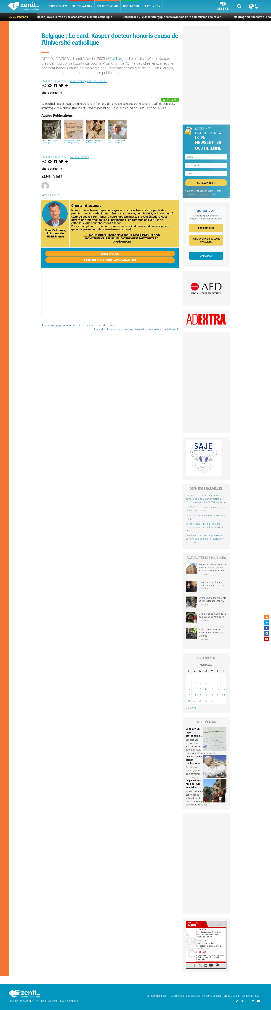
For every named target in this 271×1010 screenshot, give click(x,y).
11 (194, 689)
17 (188, 695)
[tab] (196, 924)
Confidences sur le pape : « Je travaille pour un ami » (211, 583)
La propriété (177, 995)
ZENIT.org (115, 59)
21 (212, 695)
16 (223, 689)
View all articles (51, 195)
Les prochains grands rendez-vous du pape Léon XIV (194, 763)
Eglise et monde (107, 6)
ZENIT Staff (77, 81)
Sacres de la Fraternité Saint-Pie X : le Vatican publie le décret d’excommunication (212, 567)
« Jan (188, 708)
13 (206, 689)
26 (200, 701)
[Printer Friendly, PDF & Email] (170, 100)
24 (188, 701)
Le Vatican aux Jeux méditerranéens (203, 515)
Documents (131, 6)
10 (188, 689)
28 (212, 701)
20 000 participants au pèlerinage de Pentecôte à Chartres (211, 632)
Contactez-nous (250, 995)
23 (223, 695)
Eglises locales (97, 81)
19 (200, 695)
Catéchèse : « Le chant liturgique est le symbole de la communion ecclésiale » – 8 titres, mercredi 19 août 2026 (206, 498)
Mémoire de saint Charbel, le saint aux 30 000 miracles (212, 615)
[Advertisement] (110, 295)
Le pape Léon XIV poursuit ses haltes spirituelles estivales (193, 787)
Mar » (194, 708)
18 (194, 695)
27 (206, 701)
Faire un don (151, 6)
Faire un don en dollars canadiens (110, 260)
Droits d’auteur (231, 995)
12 (200, 689)
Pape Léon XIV (58, 6)
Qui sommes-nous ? (157, 995)
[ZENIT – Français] (27, 6)
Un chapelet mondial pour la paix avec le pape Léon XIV (212, 599)
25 (194, 701)
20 (206, 695)
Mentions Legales (211, 995)
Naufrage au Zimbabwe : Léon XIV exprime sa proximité (228, 17)
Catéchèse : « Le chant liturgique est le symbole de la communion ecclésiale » (132, 17)
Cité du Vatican (82, 6)
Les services (193, 995)
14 (212, 689)
